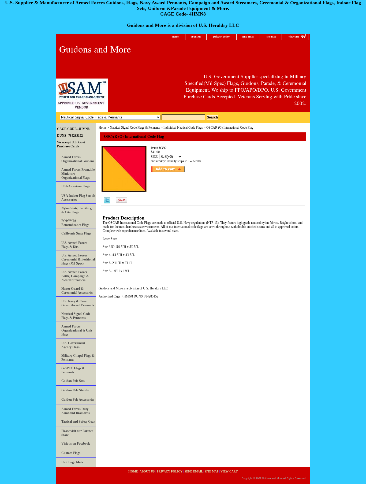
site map (271, 36)
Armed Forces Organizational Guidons (77, 159)
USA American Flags (75, 186)
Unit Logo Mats (72, 462)
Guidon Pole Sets (73, 381)
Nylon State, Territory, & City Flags (76, 210)
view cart (294, 36)
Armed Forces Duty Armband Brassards (75, 411)
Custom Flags (70, 453)
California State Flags (76, 233)
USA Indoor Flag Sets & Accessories (78, 198)
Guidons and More (95, 49)
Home (102, 127)
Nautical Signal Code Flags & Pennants (135, 127)
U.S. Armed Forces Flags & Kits (74, 245)
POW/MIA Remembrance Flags (75, 223)
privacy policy (221, 36)
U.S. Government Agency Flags (73, 345)
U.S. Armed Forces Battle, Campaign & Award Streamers (75, 276)
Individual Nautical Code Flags (183, 127)
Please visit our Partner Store (77, 433)
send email (248, 36)
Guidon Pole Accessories (77, 399)
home (175, 36)
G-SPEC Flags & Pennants (73, 370)
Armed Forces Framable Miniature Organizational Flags (78, 174)
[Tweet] (107, 202)
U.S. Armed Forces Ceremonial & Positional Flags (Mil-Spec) (78, 259)
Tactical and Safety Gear (78, 421)
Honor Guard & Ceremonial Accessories (77, 291)
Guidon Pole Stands (75, 390)
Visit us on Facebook (75, 443)
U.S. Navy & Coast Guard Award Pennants (77, 303)
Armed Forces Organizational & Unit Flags (76, 330)
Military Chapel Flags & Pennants (78, 358)
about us (196, 36)
